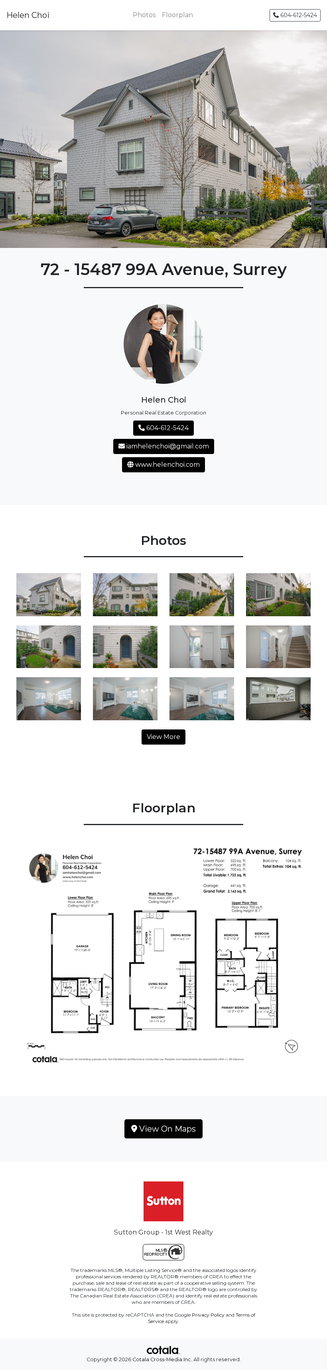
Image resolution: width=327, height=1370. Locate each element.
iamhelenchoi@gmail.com (167, 446)
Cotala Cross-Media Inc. (162, 1359)
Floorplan (177, 15)
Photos (144, 15)
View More (163, 737)
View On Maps (166, 1129)
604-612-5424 (298, 15)
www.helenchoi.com (167, 464)
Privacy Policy (208, 1315)
